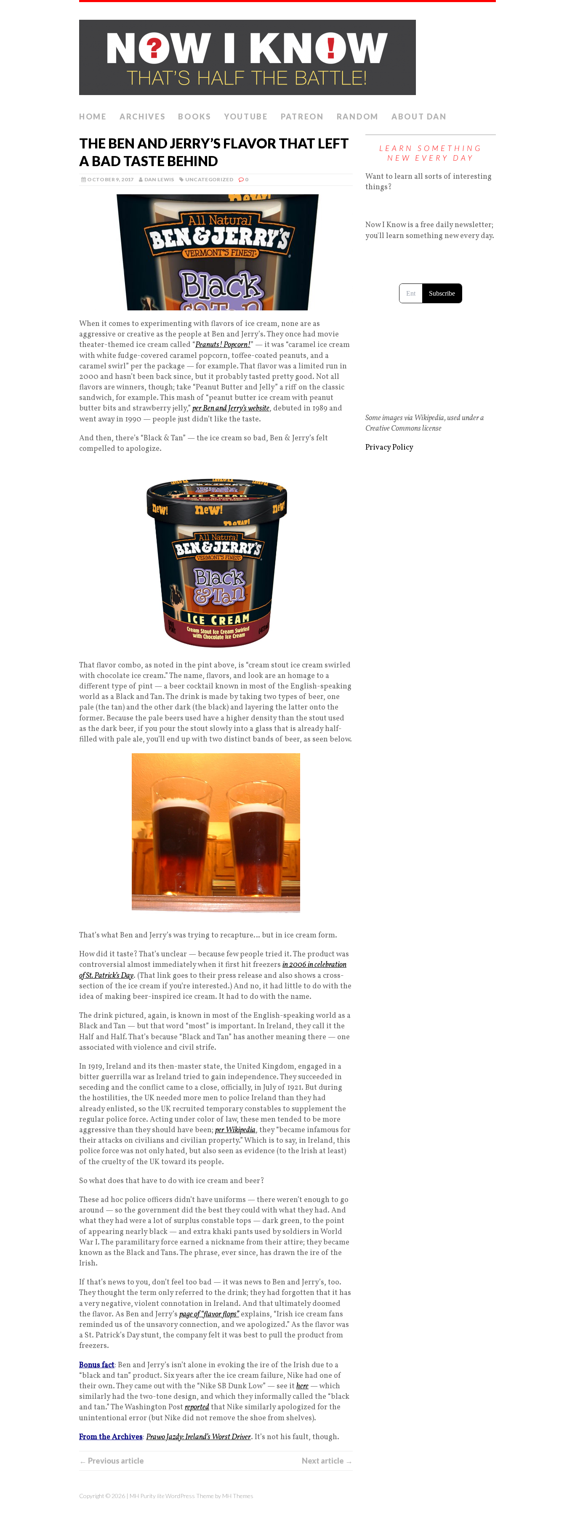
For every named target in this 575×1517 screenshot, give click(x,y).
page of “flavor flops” (209, 1314)
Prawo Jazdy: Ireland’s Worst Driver (198, 1437)
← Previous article (111, 1460)
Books (194, 116)
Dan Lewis (159, 179)
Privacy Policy (389, 447)
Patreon (302, 116)
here (302, 1386)
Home (93, 116)
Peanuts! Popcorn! (222, 345)
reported (197, 1407)
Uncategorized (209, 179)
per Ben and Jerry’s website (230, 408)
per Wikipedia (235, 1130)
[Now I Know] (287, 55)
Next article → (327, 1460)
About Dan (419, 116)
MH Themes (237, 1495)
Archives (143, 116)
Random (358, 116)
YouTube (246, 116)
